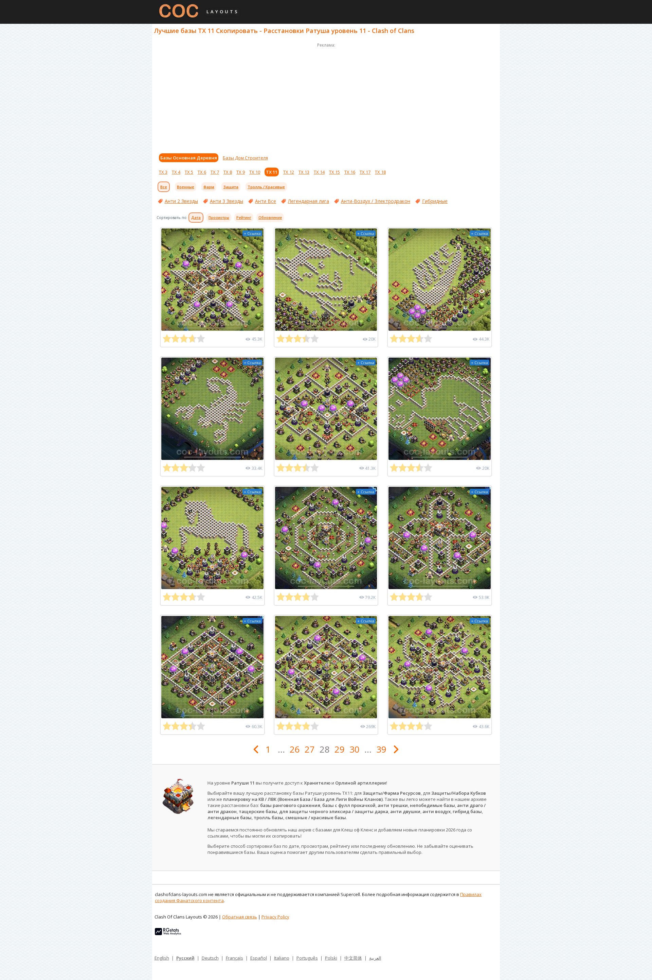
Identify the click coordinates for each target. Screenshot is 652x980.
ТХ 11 (271, 172)
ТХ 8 (227, 172)
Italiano (281, 958)
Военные (185, 186)
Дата (196, 217)
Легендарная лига (308, 201)
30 (354, 749)
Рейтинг (243, 217)
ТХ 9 (240, 172)
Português (307, 958)
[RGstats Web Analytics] (168, 933)
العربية (375, 958)
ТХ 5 (189, 172)
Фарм (208, 186)
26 (295, 749)
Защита (230, 186)
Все (163, 186)
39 (381, 749)
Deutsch (210, 958)
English (162, 958)
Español (258, 958)
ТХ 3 (163, 172)
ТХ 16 (349, 172)
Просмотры (219, 217)
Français (234, 958)
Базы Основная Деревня (188, 158)
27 (310, 749)
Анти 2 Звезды (181, 201)
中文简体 (353, 958)
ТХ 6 (202, 172)
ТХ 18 (380, 172)
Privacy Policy (275, 917)
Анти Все (265, 201)
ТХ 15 (334, 172)
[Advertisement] (326, 96)
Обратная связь (239, 917)
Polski (331, 958)
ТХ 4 (176, 172)
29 (339, 749)
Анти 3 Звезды (226, 201)
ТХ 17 (365, 172)
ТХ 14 (319, 172)
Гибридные (435, 201)
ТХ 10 (254, 172)
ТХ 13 (303, 172)
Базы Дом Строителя (245, 158)
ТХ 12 (288, 172)
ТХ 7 (215, 172)
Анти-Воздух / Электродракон (375, 201)
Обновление (270, 217)
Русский (185, 958)
